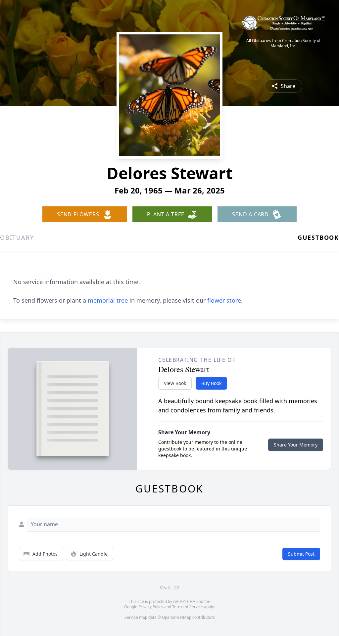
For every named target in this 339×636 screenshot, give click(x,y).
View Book (175, 383)
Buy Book (211, 383)
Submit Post (301, 554)
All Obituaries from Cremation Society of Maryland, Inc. (283, 43)
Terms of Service (187, 607)
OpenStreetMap (176, 617)
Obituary (17, 237)
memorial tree (108, 300)
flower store (224, 300)
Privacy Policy (150, 607)
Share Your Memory (295, 445)
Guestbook (318, 237)
